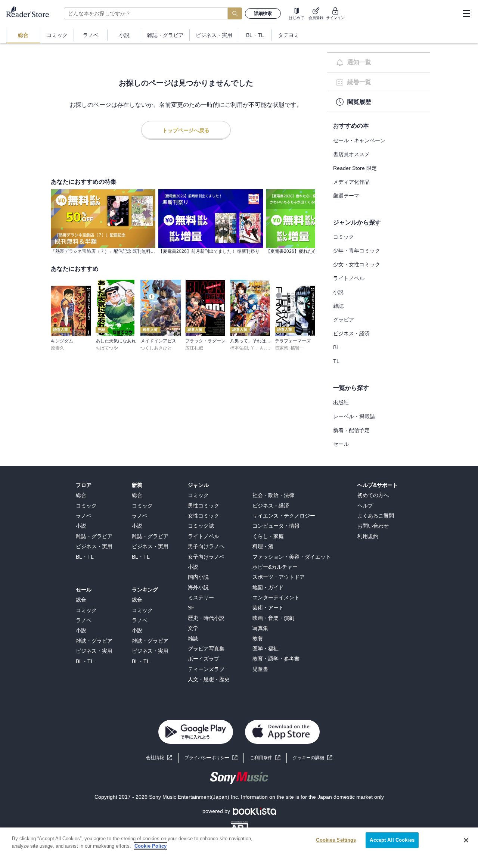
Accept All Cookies (392, 840)
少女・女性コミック (356, 264)
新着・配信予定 (351, 430)
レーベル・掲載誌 (354, 416)
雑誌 (338, 306)
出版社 (341, 403)
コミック (343, 237)
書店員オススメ (351, 154)
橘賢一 (297, 348)
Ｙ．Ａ (257, 348)
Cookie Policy (150, 846)
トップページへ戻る (185, 130)
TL (336, 361)
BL (336, 347)
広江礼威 (194, 348)
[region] (239, 840)
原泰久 (57, 348)
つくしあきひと (156, 348)
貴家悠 (281, 348)
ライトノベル (348, 278)
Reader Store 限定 (355, 168)
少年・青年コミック (356, 251)
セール (341, 444)
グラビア (343, 320)
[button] (312, 758)
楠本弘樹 (239, 348)
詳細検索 (263, 13)
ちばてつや (107, 348)
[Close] (466, 840)
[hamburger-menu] (466, 13)
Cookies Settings (336, 840)
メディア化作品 (351, 182)
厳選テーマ (346, 196)
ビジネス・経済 (351, 333)
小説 (338, 292)
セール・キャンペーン (359, 140)
